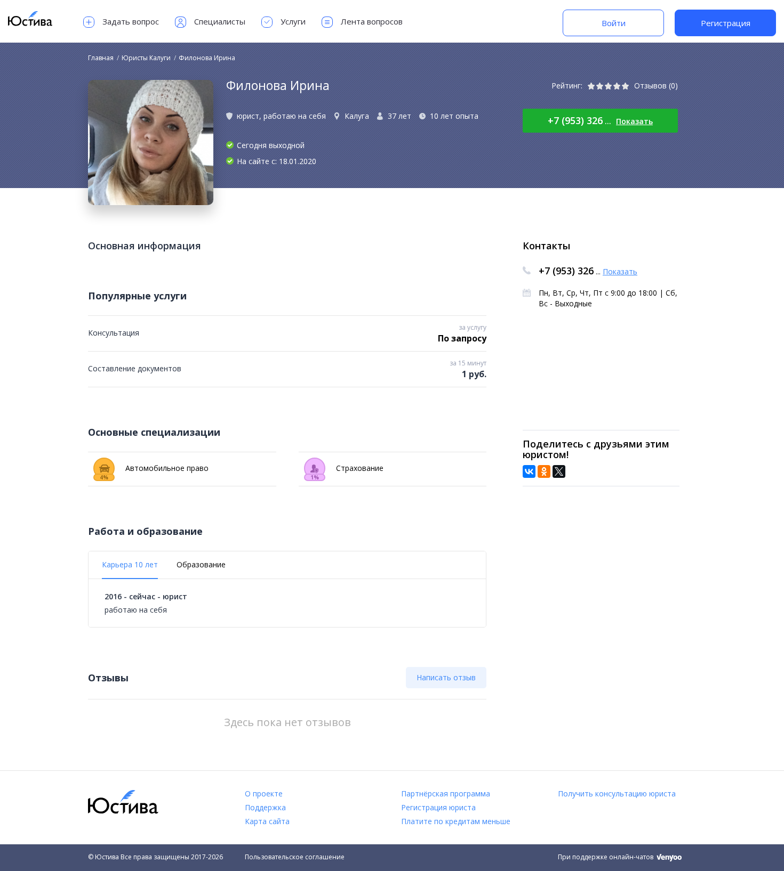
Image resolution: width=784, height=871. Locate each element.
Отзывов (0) (656, 85)
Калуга (357, 116)
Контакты (546, 245)
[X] (559, 471)
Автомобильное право (154, 471)
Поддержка (265, 807)
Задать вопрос (130, 21)
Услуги (293, 21)
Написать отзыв (446, 677)
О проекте (264, 793)
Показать (634, 121)
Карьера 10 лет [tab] (130, 564)
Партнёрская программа (445, 793)
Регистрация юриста (438, 807)
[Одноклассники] (544, 471)
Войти (614, 23)
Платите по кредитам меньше (455, 821)
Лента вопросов (372, 21)
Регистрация (725, 23)
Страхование (346, 471)
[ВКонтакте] (529, 471)
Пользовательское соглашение (295, 856)
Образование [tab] (201, 564)
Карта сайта (267, 821)
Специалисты (219, 21)
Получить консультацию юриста (617, 793)
